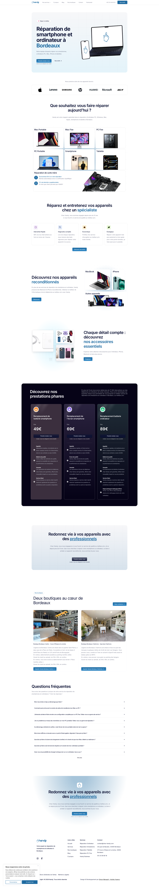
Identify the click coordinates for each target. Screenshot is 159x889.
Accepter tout (29, 882)
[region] (21, 875)
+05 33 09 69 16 (110, 2)
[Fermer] (38, 866)
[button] (79, 757)
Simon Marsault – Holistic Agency (109, 879)
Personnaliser (13, 882)
